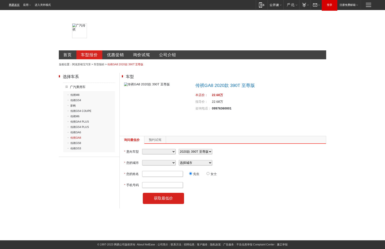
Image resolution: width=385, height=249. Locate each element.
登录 (329, 4)
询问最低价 (132, 140)
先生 (196, 174)
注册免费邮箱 (348, 4)
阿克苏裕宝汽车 (81, 64)
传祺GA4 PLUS (79, 121)
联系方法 (176, 244)
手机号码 (131, 185)
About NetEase (146, 244)
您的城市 (131, 163)
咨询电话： (203, 108)
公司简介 (163, 244)
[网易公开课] (275, 5)
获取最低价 (163, 198)
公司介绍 (167, 55)
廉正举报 (282, 244)
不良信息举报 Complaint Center (255, 244)
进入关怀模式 (43, 4)
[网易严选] (291, 5)
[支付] (305, 5)
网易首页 (14, 4)
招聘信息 (189, 244)
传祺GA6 (75, 132)
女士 (214, 174)
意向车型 (131, 151)
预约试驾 (155, 140)
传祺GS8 (75, 143)
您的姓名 (131, 174)
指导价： (201, 101)
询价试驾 (141, 55)
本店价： (201, 95)
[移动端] (262, 5)
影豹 (73, 105)
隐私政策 (215, 244)
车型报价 (89, 55)
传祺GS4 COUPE (80, 111)
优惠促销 (115, 55)
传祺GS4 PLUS (79, 127)
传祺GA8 (75, 137)
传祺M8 (75, 95)
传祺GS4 (75, 100)
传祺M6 (75, 116)
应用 (26, 4)
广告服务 (228, 244)
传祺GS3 (75, 148)
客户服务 (202, 244)
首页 (67, 55)
